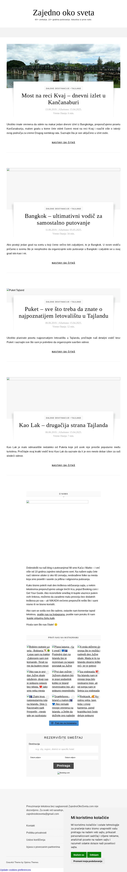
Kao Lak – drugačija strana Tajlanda (63, 425)
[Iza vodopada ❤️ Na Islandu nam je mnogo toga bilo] (89, 681)
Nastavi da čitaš (63, 142)
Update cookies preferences (15, 870)
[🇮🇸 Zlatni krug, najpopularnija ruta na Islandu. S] (38, 706)
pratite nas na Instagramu (51, 614)
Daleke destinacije (58, 88)
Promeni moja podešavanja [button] (87, 861)
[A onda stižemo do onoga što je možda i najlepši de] (89, 656)
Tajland (76, 88)
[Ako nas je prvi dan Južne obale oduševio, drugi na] (38, 681)
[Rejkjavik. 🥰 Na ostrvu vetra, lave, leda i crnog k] (89, 706)
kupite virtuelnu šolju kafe (41, 618)
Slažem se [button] (78, 854)
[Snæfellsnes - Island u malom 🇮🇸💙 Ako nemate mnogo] (63, 706)
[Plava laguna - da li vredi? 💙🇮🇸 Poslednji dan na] (63, 656)
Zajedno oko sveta (63, 12)
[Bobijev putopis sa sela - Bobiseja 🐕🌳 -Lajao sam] (38, 656)
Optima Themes (31, 862)
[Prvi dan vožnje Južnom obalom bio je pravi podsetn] (63, 681)
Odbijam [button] (94, 854)
